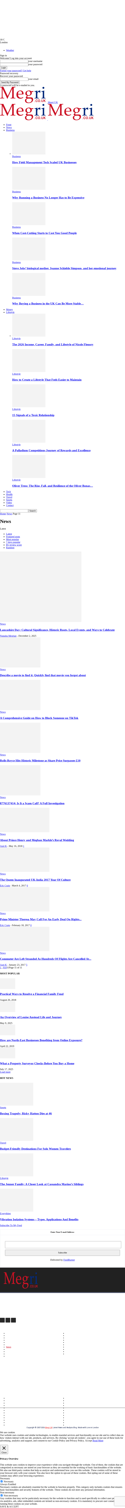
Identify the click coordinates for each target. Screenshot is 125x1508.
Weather (10, 50)
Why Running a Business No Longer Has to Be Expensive (48, 197)
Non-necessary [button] (7, 1492)
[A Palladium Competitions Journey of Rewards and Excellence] (28, 442)
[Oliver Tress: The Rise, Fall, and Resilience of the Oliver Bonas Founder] (28, 477)
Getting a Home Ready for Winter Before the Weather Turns (33, 1376)
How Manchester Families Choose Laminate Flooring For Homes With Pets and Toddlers (49, 1372)
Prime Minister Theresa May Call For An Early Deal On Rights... (41, 919)
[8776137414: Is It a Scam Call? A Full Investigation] (20, 794)
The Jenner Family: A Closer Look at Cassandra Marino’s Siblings (42, 1184)
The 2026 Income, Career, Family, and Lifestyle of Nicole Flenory (52, 344)
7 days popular (13, 542)
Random (10, 547)
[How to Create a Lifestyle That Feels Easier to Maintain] (28, 371)
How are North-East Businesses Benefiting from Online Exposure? (41, 1040)
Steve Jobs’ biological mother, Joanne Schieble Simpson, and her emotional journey (64, 268)
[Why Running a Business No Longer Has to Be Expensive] (28, 189)
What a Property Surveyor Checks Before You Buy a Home (37, 1063)
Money (9, 309)
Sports (9, 500)
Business (10, 130)
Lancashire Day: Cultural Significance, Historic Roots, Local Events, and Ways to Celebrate (57, 630)
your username (35, 61)
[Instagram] (7, 1320)
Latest (9, 534)
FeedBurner (69, 1260)
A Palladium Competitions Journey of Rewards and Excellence (51, 450)
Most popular (12, 539)
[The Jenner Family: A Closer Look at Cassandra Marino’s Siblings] (16, 1175)
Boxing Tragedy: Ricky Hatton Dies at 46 (26, 1113)
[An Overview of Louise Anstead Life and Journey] (7, 1011)
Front (8, 124)
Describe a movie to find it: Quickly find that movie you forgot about (43, 675)
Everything (5, 1213)
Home (3, 513)
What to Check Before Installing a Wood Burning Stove (30, 1367)
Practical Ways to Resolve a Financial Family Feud (32, 994)
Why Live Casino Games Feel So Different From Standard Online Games (40, 1385)
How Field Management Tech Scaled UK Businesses (44, 162)
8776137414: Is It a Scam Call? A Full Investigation (32, 803)
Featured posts (13, 536)
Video (9, 502)
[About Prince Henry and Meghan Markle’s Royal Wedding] (24, 831)
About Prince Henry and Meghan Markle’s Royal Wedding (37, 840)
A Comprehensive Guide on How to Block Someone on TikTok (39, 718)
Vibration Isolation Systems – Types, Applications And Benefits (39, 1219)
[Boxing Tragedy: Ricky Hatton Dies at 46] (16, 1104)
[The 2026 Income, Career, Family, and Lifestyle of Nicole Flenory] (28, 335)
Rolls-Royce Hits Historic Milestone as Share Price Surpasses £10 (40, 760)
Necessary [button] (5, 1478)
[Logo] (24, 119)
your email (33, 79)
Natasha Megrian (8, 636)
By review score (14, 545)
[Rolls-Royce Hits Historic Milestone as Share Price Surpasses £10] (20, 752)
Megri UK (48, 1427)
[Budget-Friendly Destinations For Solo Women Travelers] (16, 1140)
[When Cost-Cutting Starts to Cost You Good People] (28, 224)
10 (5, 967)
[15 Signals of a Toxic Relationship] (28, 406)
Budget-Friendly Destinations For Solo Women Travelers (35, 1148)
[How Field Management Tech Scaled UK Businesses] (28, 153)
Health (9, 494)
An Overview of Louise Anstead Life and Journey (31, 1017)
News (9, 127)
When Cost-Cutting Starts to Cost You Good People (44, 233)
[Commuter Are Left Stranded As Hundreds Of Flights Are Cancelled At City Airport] (24, 950)
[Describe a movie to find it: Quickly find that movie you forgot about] (20, 666)
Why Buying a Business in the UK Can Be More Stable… (48, 303)
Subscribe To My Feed (11, 1225)
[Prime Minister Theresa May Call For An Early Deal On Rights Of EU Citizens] (24, 910)
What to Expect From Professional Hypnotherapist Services (33, 1381)
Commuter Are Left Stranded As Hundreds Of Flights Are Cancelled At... (45, 958)
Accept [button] (88, 1440)
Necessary (9, 1481)
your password (35, 64)
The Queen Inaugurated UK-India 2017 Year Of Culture (35, 879)
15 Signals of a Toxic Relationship (33, 415)
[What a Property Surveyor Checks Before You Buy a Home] (7, 1057)
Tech (8, 491)
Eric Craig (5, 885)
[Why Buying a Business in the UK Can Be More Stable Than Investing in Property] (28, 295)
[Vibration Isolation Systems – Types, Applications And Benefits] (16, 1210)
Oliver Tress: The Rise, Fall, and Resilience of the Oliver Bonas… (52, 485)
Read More (98, 1440)
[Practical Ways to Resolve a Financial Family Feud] (7, 988)
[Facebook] (2, 1320)
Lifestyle (10, 312)
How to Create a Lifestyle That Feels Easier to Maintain (47, 379)
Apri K (3, 846)
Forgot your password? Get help (15, 70)
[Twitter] (13, 1320)
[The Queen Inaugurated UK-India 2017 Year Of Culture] (24, 871)
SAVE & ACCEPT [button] (9, 1506)
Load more (5, 1072)
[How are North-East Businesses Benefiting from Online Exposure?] (7, 1034)
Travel (9, 497)
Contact (10, 505)
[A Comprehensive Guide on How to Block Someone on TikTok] (20, 709)
